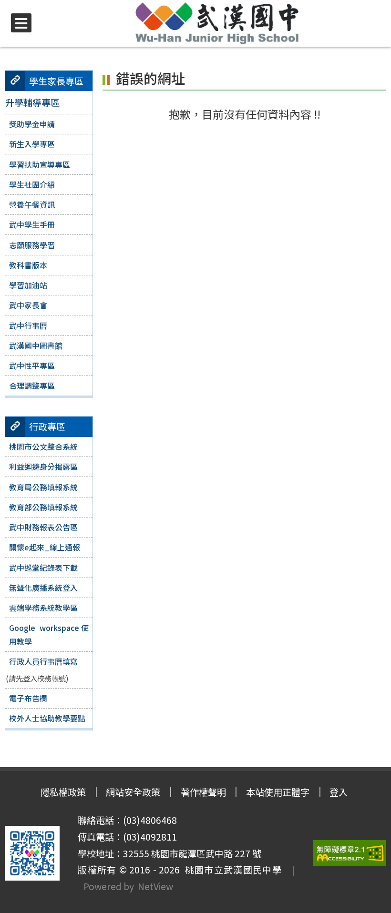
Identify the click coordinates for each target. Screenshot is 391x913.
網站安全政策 (133, 792)
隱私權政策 (63, 792)
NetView (155, 886)
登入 (338, 792)
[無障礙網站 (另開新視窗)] (350, 853)
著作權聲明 (203, 792)
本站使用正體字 (277, 792)
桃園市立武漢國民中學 (231, 869)
